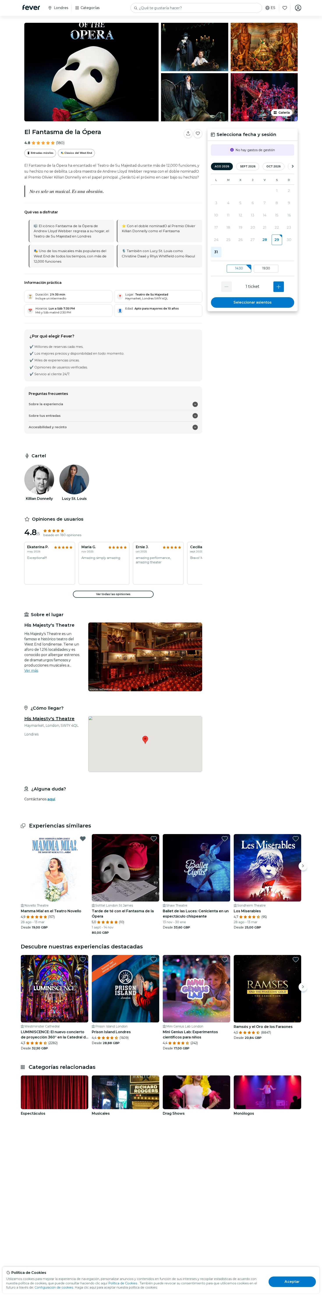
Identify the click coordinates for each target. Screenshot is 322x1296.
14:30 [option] (239, 268)
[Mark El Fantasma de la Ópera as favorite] (197, 133)
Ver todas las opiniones (113, 594)
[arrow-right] (293, 166)
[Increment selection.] (278, 286)
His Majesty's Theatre (49, 718)
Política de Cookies (122, 1283)
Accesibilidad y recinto (48, 427)
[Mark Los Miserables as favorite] (296, 839)
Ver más (31, 670)
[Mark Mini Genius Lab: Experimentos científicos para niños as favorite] (225, 959)
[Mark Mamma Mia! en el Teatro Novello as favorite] (83, 839)
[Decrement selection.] (226, 286)
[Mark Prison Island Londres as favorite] (154, 959)
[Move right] (303, 866)
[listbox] (252, 268)
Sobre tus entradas (44, 416)
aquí (51, 799)
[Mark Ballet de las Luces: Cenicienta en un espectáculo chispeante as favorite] (225, 839)
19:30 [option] (266, 268)
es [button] (273, 8)
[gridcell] (277, 240)
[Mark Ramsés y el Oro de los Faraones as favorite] (296, 959)
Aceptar (292, 1282)
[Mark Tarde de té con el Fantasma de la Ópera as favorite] (154, 839)
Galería (284, 113)
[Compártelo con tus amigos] (188, 133)
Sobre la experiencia (46, 404)
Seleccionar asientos (253, 302)
